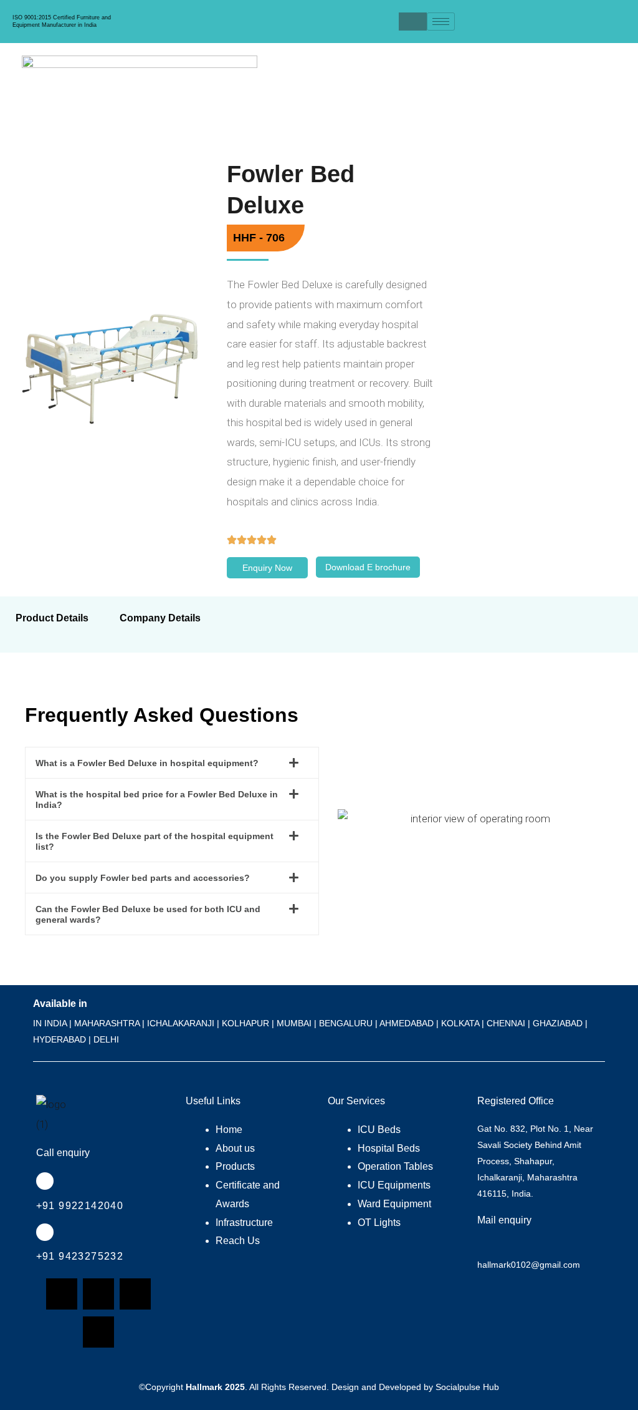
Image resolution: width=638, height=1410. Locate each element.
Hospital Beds (389, 1148)
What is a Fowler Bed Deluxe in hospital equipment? (147, 763)
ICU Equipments (394, 1185)
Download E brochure (368, 567)
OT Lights (379, 1222)
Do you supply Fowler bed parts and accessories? (143, 878)
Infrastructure (244, 1222)
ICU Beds (379, 1129)
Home (229, 1129)
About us (235, 1148)
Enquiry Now (267, 568)
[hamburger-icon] (441, 21)
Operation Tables (395, 1166)
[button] (172, 762)
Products (235, 1166)
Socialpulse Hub (467, 1387)
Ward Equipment (394, 1203)
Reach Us (238, 1240)
